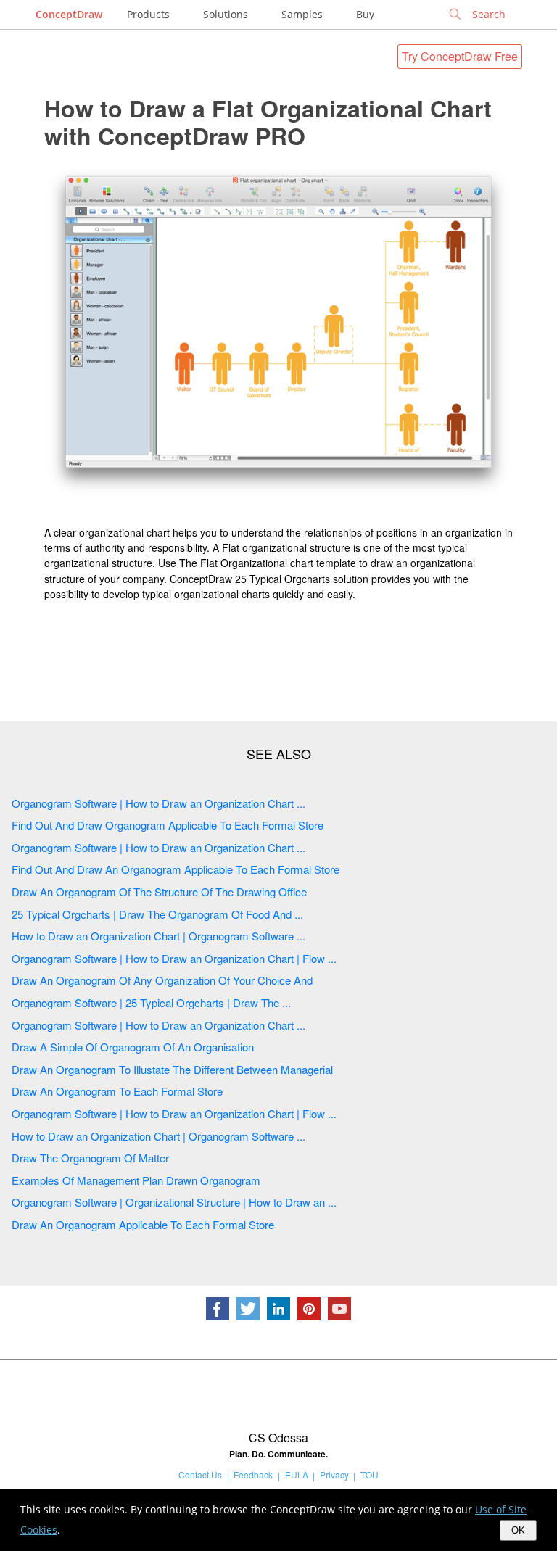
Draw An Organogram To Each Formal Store (117, 1091)
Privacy (334, 1474)
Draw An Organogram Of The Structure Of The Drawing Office (159, 891)
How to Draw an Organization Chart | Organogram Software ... (158, 935)
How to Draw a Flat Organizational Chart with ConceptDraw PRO (268, 121)
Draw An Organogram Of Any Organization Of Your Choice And (162, 980)
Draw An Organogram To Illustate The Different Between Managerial (172, 1069)
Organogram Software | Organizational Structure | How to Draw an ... (174, 1201)
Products (148, 14)
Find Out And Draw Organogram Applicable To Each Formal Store (167, 824)
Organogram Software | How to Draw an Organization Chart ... (158, 803)
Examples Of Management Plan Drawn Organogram (136, 1180)
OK (518, 1530)
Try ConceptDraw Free (460, 56)
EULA (296, 1474)
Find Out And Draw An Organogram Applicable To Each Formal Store (175, 869)
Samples (302, 14)
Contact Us (200, 1474)
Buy (365, 14)
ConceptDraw (69, 14)
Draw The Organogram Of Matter (90, 1157)
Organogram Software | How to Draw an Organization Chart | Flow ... (174, 958)
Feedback (253, 1474)
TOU (369, 1474)
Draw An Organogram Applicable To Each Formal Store (143, 1224)
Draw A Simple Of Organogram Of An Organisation (133, 1046)
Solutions (225, 14)
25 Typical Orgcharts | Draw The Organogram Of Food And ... (157, 914)
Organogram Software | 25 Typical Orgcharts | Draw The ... (151, 1002)
